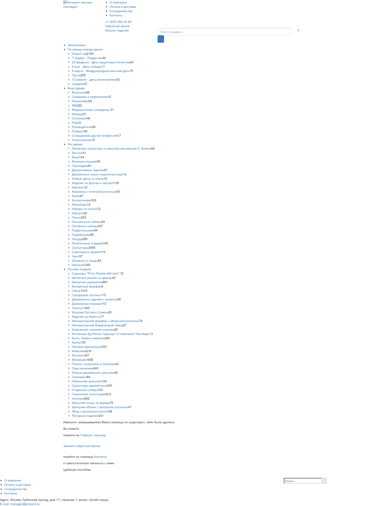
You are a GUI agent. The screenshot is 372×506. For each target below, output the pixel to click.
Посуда (77, 239)
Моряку (77, 114)
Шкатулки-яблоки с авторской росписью (100, 407)
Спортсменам (81, 139)
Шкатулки (78, 264)
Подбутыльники (83, 230)
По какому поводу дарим (85, 49)
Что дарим (75, 144)
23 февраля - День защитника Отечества (101, 62)
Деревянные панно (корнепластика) (97, 174)
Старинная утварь (85, 389)
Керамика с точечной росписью (94, 191)
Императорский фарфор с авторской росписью (105, 321)
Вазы (75, 157)
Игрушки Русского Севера (90, 312)
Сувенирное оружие (86, 252)
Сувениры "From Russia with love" (96, 273)
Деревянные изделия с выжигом (95, 299)
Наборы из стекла (84, 208)
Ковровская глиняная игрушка (93, 329)
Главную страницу (93, 435)
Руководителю (82, 127)
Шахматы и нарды (85, 260)
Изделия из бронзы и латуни (92, 183)
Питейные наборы (85, 226)
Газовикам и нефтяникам (90, 96)
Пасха (76, 75)
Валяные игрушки (84, 161)
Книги (76, 196)
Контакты (116, 15)
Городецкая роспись (86, 295)
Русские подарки (79, 269)
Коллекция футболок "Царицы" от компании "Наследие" (111, 333)
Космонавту (80, 101)
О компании (118, 2)
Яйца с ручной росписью (89, 411)
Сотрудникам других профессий (95, 135)
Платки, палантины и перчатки (93, 364)
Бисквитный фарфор (86, 286)
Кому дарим (76, 88)
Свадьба (78, 83)
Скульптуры (80, 247)
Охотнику (78, 118)
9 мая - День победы (86, 66)
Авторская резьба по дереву (92, 277)
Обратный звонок (117, 26)
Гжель (76, 290)
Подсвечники (81, 234)
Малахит (78, 355)
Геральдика (80, 165)
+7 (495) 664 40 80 (118, 21)
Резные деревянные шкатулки (93, 372)
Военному (79, 92)
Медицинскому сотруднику (91, 109)
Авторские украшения (87, 282)
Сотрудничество (121, 11)
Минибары (79, 204)
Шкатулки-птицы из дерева (91, 402)
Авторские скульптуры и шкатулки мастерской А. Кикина (111, 148)
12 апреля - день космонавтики (94, 79)
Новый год (79, 53)
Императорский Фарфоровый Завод (97, 325)
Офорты (78, 213)
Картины (78, 187)
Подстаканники (82, 368)
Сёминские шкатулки (86, 381)
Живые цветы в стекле (88, 178)
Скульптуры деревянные (89, 385)
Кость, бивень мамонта (88, 338)
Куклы (76, 342)
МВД (75, 105)
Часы (75, 256)
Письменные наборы (87, 221)
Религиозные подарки (87, 243)
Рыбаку (77, 131)
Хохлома (78, 398)
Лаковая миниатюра (86, 346)
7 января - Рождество (87, 58)
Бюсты (76, 152)
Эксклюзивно (77, 45)
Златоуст (78, 308)
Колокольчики (81, 200)
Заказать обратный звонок (81, 446)
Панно (76, 217)
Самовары (79, 377)
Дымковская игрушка (86, 303)
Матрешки (79, 359)
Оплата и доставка (123, 6)
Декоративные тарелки (88, 170)
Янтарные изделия (85, 415)
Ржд (75, 122)
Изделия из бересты (86, 316)
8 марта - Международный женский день (101, 71)
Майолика (79, 351)
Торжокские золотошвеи (89, 394)
